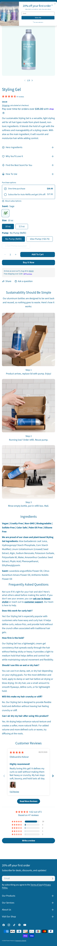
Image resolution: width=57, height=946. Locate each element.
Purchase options (9, 182)
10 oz (8, 226)
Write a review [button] (28, 840)
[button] (9, 96)
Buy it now (28, 262)
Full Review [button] (14, 791)
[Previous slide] (4, 775)
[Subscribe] (52, 878)
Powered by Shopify (20, 941)
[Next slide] (53, 775)
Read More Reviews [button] (28, 801)
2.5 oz (22, 226)
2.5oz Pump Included (16, 246)
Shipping (5, 105)
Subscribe (38, 18)
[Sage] (5, 213)
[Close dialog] (55, 3)
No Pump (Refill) (13, 239)
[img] (17, 752)
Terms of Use (36, 884)
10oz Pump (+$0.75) (39, 239)
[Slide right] (32, 80)
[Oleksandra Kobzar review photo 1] (13, 785)
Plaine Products (10, 941)
